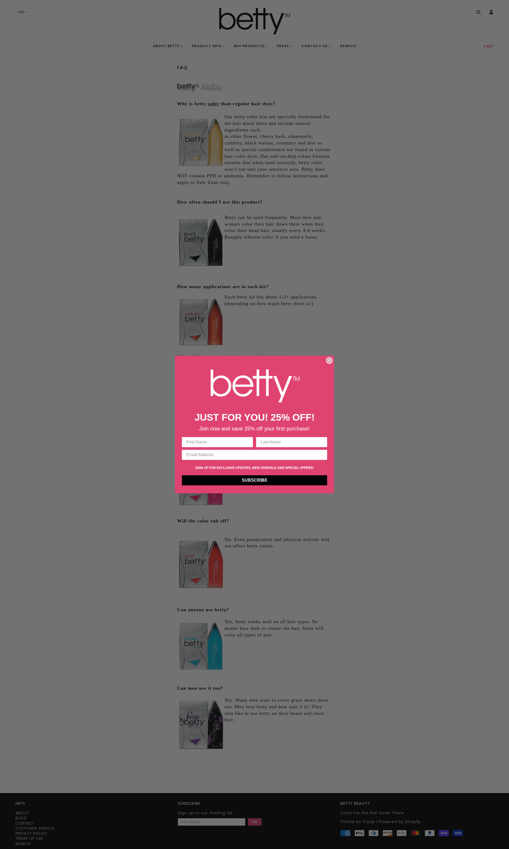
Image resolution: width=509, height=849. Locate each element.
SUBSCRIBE (254, 480)
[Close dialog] (329, 360)
